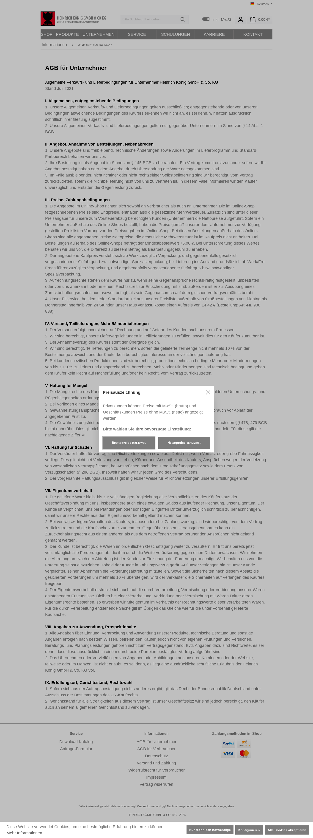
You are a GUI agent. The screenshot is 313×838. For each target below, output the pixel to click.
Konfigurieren (249, 830)
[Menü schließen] (208, 392)
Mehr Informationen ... (26, 833)
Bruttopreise (129, 442)
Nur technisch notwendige (210, 830)
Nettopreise (184, 442)
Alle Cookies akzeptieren (287, 830)
